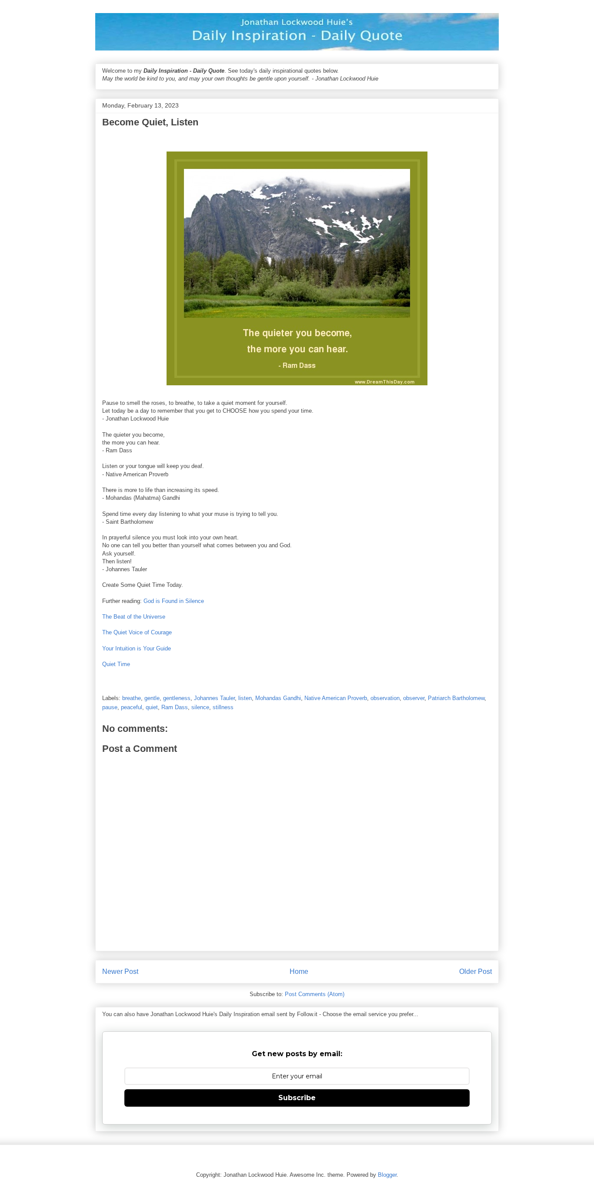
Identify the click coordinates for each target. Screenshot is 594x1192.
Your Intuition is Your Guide (136, 648)
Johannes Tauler (214, 698)
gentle (152, 698)
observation (385, 698)
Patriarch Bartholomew (456, 698)
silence (200, 707)
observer (413, 698)
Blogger (387, 1175)
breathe (131, 698)
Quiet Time (116, 664)
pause (109, 707)
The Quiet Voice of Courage (137, 632)
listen (245, 698)
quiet (152, 707)
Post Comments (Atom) (314, 994)
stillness (223, 707)
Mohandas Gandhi (278, 698)
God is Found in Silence (173, 601)
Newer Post (120, 971)
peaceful (131, 707)
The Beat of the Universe (133, 616)
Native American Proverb (335, 698)
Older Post (475, 971)
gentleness (176, 698)
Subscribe (297, 1098)
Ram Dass (174, 707)
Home (299, 971)
